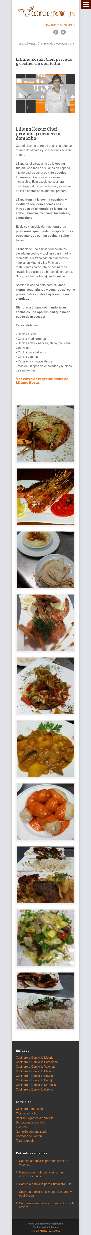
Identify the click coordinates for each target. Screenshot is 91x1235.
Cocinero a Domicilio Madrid (35, 1057)
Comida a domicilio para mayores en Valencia (43, 1163)
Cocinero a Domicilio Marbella (36, 1085)
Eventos (21, 1127)
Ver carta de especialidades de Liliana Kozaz (42, 380)
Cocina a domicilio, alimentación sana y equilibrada (45, 1193)
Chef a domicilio (26, 1113)
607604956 (67, 25)
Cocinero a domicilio (29, 1108)
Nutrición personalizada (31, 1131)
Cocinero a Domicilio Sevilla (34, 1076)
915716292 (51, 25)
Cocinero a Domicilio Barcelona (37, 1062)
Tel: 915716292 (39, 1230)
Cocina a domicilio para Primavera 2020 (46, 1184)
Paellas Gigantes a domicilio (35, 1118)
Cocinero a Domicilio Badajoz (35, 1080)
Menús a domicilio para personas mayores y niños (41, 1174)
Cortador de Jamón (29, 1136)
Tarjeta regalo (25, 1140)
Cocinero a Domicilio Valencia (35, 1066)
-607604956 (54, 1230)
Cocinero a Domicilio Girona (34, 1089)
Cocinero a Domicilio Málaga (35, 1071)
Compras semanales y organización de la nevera (46, 1205)
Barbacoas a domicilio (30, 1122)
